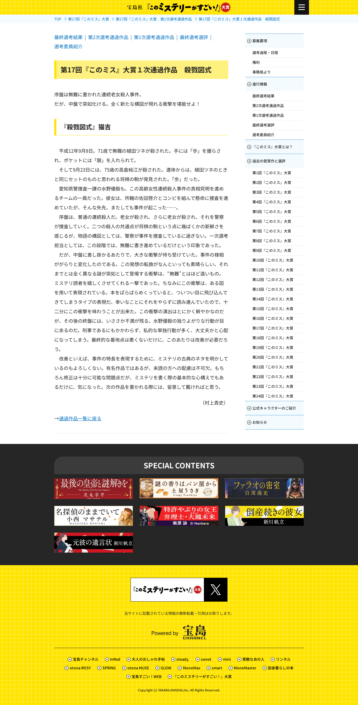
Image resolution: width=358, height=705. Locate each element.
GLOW (166, 667)
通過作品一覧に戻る (80, 418)
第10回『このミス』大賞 (272, 260)
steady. (182, 659)
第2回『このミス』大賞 (271, 182)
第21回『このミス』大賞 (272, 366)
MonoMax (191, 667)
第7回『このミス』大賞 (271, 231)
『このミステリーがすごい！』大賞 (202, 676)
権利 (256, 62)
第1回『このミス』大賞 (271, 172)
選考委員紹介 (68, 46)
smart (217, 667)
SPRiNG (109, 667)
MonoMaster (245, 667)
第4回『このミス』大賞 (271, 201)
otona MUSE (138, 667)
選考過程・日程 (265, 52)
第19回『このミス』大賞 (272, 347)
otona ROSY (80, 667)
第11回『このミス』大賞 (272, 269)
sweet (206, 659)
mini (227, 659)
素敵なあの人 (253, 659)
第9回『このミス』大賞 (271, 250)
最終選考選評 (194, 37)
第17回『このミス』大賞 (272, 328)
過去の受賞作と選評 (268, 160)
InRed (115, 659)
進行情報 (259, 84)
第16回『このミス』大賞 (272, 318)
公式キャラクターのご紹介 (274, 408)
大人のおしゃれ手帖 (148, 659)
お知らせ (259, 422)
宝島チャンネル (86, 659)
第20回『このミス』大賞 (272, 357)
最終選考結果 (68, 37)
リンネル (283, 659)
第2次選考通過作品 (108, 37)
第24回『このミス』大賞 (272, 396)
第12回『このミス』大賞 (272, 279)
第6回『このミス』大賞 (271, 221)
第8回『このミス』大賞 (271, 240)
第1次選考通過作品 (154, 37)
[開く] (301, 7)
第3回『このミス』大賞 (271, 192)
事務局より (261, 72)
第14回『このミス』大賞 (272, 298)
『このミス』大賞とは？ (272, 146)
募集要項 (259, 40)
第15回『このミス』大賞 (272, 308)
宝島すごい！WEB (146, 676)
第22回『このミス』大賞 (272, 376)
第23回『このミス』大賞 (272, 386)
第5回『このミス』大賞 (271, 211)
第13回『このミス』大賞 (272, 289)
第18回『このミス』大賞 (272, 337)
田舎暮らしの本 (281, 667)
